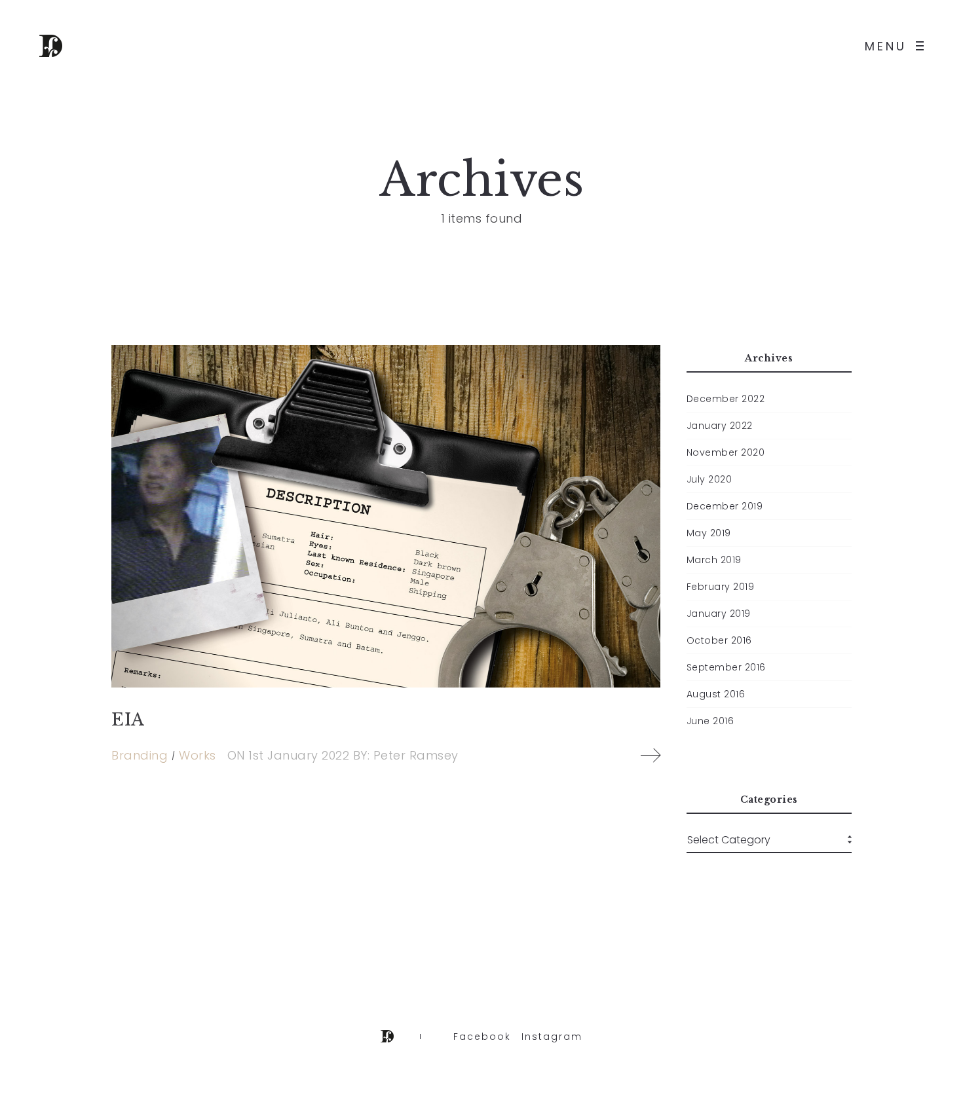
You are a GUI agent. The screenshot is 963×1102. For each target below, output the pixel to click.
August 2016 (716, 694)
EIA (128, 719)
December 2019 (725, 506)
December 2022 (726, 398)
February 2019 (721, 586)
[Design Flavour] (50, 46)
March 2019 (714, 559)
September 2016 (726, 667)
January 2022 (720, 425)
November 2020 (726, 452)
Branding (139, 755)
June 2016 (710, 720)
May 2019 (709, 533)
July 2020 (709, 479)
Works (197, 755)
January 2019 (719, 613)
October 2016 (719, 640)
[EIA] (385, 516)
